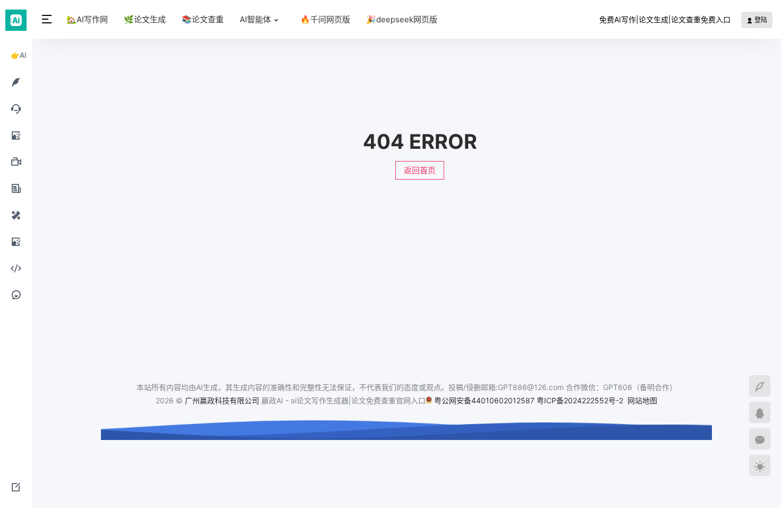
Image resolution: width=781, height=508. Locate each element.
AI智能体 (255, 19)
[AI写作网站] (16, 81)
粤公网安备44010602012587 (484, 400)
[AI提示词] (16, 294)
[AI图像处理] (16, 241)
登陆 (760, 20)
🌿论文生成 (145, 19)
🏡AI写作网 (87, 19)
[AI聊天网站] (16, 108)
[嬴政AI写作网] (16, 19)
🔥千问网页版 (325, 19)
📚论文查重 (203, 19)
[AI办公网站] (16, 188)
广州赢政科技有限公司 (222, 400)
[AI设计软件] (16, 214)
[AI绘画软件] (16, 135)
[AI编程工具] (16, 267)
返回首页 (420, 170)
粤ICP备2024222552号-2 (581, 400)
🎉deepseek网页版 (401, 19)
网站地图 (642, 400)
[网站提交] (16, 486)
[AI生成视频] (16, 161)
